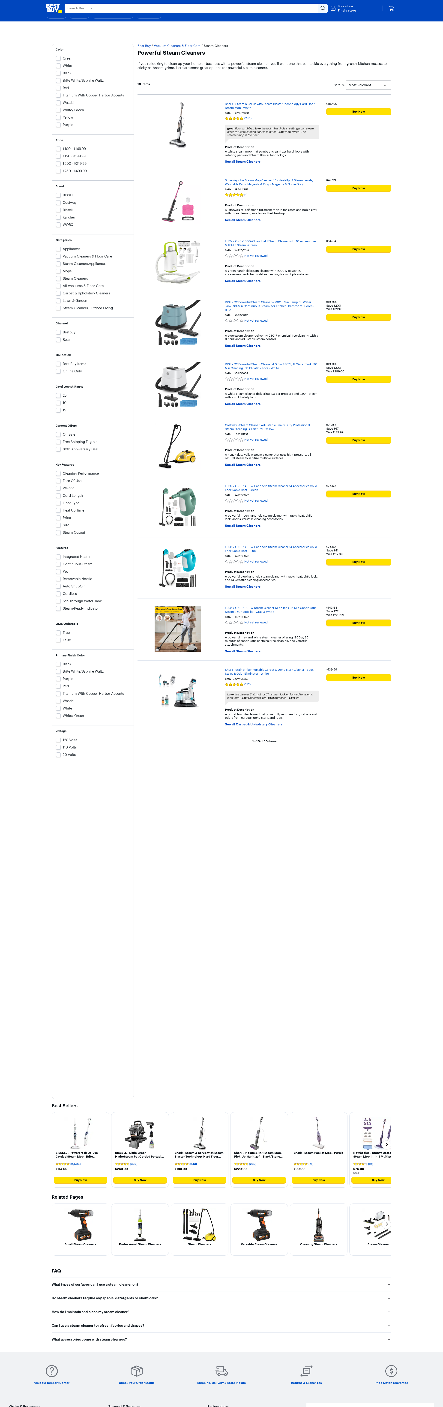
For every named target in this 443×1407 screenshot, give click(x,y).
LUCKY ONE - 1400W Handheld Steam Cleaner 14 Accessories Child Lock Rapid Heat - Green (271, 488)
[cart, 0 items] (391, 8)
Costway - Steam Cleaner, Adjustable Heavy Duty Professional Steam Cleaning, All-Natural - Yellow (267, 427)
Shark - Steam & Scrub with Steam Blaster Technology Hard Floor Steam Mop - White (270, 106)
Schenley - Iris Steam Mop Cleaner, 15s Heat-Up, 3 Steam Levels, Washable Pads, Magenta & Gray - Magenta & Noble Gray (269, 182)
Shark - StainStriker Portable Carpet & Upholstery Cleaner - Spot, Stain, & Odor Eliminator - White (269, 671)
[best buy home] (54, 8)
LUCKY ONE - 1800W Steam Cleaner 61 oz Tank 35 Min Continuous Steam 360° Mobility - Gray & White (270, 610)
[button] (343, 8)
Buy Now (358, 111)
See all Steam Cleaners (242, 162)
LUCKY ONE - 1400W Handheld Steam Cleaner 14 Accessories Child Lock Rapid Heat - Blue (271, 549)
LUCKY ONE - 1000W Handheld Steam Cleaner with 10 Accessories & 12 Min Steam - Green (270, 243)
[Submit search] (323, 8)
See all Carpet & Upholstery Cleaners (253, 724)
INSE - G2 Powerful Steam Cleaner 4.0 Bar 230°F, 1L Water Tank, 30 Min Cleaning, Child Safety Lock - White (271, 366)
